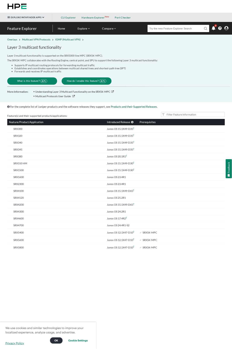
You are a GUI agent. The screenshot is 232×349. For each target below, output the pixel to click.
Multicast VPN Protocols (36, 39)
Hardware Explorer (93, 17)
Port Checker (123, 17)
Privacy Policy (14, 343)
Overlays (12, 39)
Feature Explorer (22, 28)
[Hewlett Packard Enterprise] (16, 6)
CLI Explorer (68, 17)
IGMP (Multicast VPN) (67, 39)
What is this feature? (30, 81)
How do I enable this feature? (85, 81)
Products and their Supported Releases (134, 106)
